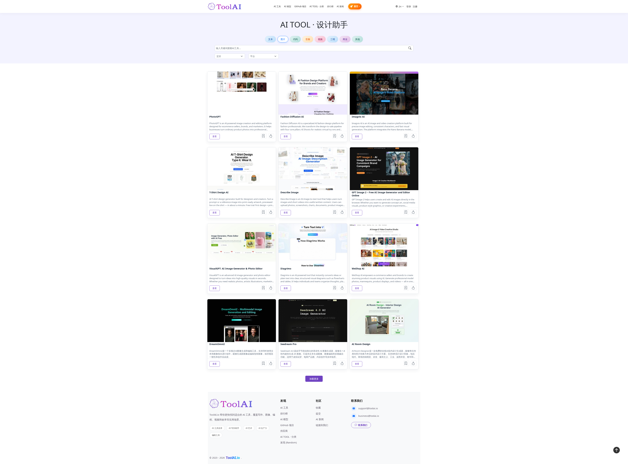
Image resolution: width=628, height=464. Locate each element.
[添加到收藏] (264, 136)
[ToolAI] (224, 6)
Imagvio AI (358, 116)
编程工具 (216, 435)
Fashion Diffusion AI (292, 116)
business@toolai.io (368, 415)
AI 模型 (287, 6)
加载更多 (314, 378)
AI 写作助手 (234, 428)
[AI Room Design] (384, 320)
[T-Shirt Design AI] (241, 168)
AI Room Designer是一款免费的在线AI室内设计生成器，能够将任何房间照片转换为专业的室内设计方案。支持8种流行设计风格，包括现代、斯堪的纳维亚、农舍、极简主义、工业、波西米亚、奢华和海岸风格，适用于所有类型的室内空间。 (384, 354)
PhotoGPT (215, 116)
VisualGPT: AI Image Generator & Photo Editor (235, 268)
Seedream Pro (288, 344)
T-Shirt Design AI (218, 192)
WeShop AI (358, 268)
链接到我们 (322, 425)
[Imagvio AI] (384, 93)
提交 (356, 6)
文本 (270, 39)
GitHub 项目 (300, 6)
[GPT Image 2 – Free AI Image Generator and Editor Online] (384, 168)
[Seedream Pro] (313, 320)
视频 (320, 39)
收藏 (318, 407)
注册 (415, 6)
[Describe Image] (313, 168)
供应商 (284, 430)
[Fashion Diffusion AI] (313, 93)
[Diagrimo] (313, 244)
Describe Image (289, 192)
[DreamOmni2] (241, 320)
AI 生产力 (263, 428)
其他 (357, 39)
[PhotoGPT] (241, 93)
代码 (295, 39)
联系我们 (362, 425)
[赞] (271, 136)
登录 (408, 6)
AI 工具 (277, 6)
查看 (214, 136)
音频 (307, 39)
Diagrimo (285, 268)
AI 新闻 (340, 6)
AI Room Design (361, 344)
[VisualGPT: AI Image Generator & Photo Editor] (241, 244)
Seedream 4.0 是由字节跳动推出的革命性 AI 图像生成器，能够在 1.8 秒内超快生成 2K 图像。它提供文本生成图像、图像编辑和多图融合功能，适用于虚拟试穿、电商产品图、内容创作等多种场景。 (312, 354)
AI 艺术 (249, 428)
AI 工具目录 (217, 428)
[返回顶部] (616, 451)
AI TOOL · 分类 (317, 6)
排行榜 (330, 6)
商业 (345, 39)
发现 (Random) (288, 442)
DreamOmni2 (217, 344)
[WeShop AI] (384, 244)
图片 (283, 39)
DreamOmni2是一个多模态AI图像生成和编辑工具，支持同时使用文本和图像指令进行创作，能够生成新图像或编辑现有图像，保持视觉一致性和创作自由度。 (241, 354)
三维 (332, 39)
